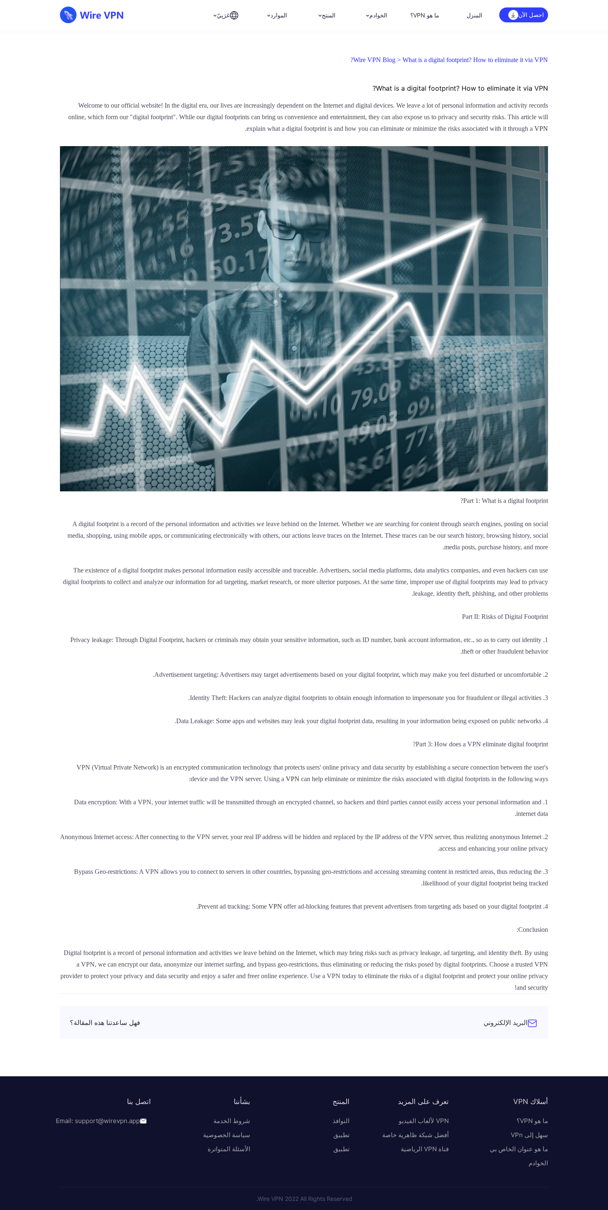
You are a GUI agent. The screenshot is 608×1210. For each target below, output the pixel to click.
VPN (541, 128)
